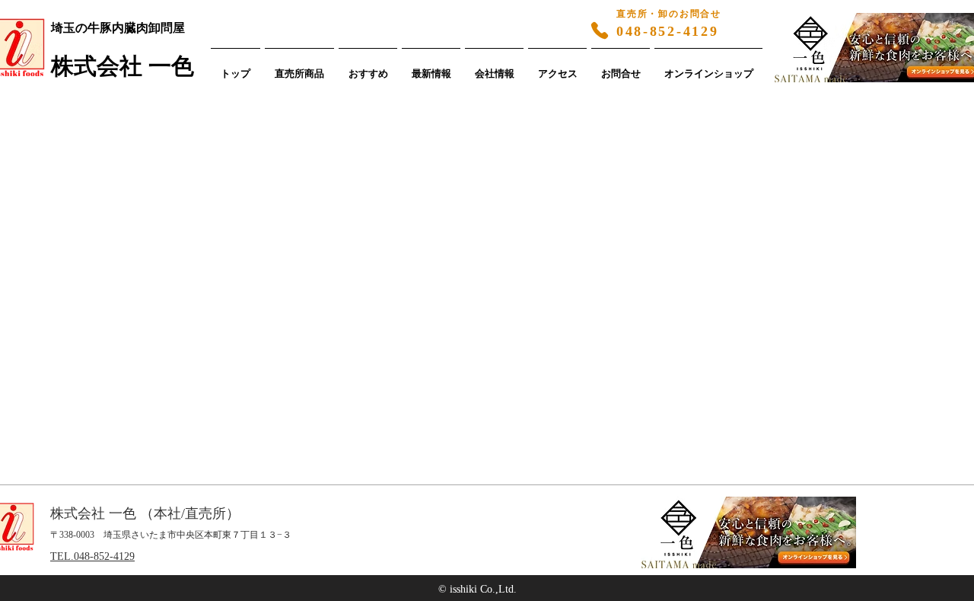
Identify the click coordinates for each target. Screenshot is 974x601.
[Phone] (600, 30)
